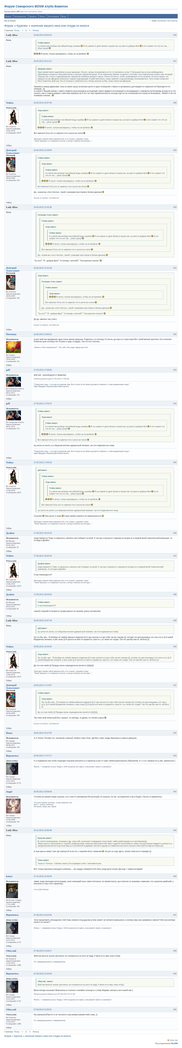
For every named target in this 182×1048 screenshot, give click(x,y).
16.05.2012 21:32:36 (43, 207)
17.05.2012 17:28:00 (43, 370)
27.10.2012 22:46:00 (43, 876)
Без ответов (172, 21)
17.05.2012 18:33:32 (43, 594)
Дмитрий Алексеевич (12, 151)
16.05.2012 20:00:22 (43, 35)
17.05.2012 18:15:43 (43, 533)
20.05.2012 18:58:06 (43, 792)
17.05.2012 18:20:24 (43, 556)
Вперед (36, 30)
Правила (32, 16)
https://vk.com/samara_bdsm (31, 11)
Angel (9, 791)
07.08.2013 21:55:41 (43, 1009)
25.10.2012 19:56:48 (43, 830)
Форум (8, 16)
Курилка (22, 25)
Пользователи (20, 16)
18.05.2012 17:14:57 (43, 685)
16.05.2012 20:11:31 (43, 61)
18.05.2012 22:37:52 (43, 733)
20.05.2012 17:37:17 (43, 756)
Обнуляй (11, 950)
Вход (64, 16)
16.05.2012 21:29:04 (43, 150)
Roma (9, 733)
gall (8, 369)
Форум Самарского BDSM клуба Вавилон (36, 6)
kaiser (9, 876)
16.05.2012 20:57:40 (43, 103)
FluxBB (174, 1043)
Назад (16, 30)
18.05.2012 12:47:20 (43, 620)
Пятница (11, 334)
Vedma (9, 102)
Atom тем (174, 1040)
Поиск (42, 16)
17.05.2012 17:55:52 (43, 462)
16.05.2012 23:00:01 (43, 334)
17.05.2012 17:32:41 (43, 403)
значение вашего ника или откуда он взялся (60, 25)
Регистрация (53, 16)
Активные (161, 21)
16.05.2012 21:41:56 (43, 268)
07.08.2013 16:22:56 (43, 915)
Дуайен (10, 533)
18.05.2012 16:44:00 (43, 647)
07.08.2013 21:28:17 (43, 951)
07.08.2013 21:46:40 (43, 974)
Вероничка (12, 755)
